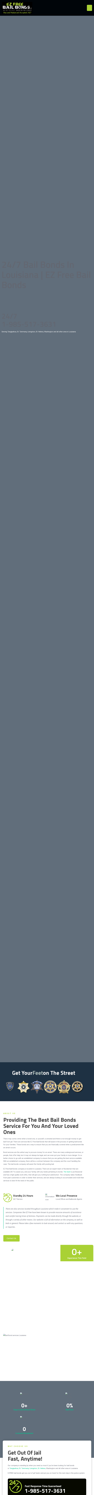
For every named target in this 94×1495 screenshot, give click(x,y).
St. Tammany (24, 1468)
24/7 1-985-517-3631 (29, 320)
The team (67, 1172)
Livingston (33, 1468)
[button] (89, 8)
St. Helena (41, 1468)
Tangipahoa (14, 1468)
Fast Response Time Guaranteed (43, 1486)
